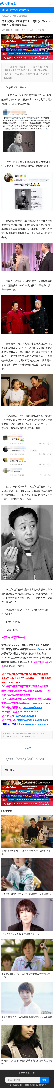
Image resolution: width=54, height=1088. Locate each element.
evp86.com (32, 657)
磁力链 (16, 1085)
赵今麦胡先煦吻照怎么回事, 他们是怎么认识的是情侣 (26, 894)
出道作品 (34, 1085)
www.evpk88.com (32, 707)
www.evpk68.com (29, 711)
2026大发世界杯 (21, 10)
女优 (27, 1085)
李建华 (10, 759)
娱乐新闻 (23, 16)
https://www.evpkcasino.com (32, 720)
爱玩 (12, 770)
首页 (14, 16)
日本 (22, 1085)
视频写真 (43, 1085)
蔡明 (30, 759)
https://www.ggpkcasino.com (32, 724)
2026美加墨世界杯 (8, 10)
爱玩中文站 (8, 3)
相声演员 (20, 759)
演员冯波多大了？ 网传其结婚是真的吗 (20, 934)
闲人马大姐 (40, 759)
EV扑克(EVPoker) (15, 637)
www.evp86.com (37, 649)
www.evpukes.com (26, 716)
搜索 (44, 1080)
